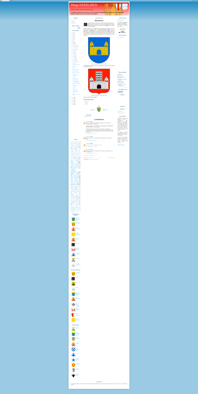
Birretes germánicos (73, 144)
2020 (73, 39)
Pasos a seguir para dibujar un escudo (78, 219)
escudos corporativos (75, 163)
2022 (73, 36)
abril (74, 56)
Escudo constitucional (78, 228)
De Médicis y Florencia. (78, 223)
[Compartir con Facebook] (89, 114)
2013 (73, 101)
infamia (78, 187)
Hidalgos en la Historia (123, 79)
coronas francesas (73, 153)
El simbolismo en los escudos (78, 349)
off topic (76, 197)
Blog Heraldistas (122, 76)
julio (74, 52)
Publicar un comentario (89, 155)
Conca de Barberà (75, 61)
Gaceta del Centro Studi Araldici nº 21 (76, 81)
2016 (73, 97)
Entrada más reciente (87, 157)
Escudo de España (77, 239)
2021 (73, 38)
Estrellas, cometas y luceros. (77, 359)
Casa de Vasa (74, 89)
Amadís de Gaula (74, 141)
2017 (73, 43)
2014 (73, 100)
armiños (77, 142)
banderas (76, 143)
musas (78, 193)
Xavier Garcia (88, 136)
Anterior (93, 109)
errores (78, 160)
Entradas (120, 111)
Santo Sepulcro (75, 206)
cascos (78, 147)
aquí (122, 26)
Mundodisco (72, 193)
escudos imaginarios (75, 173)
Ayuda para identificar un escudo (78, 264)
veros (72, 211)
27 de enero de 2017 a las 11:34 (91, 140)
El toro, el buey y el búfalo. (77, 374)
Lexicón (73, 21)
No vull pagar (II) (77, 328)
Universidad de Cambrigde (75, 210)
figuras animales (74, 176)
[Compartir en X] (88, 114)
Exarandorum (121, 81)
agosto (74, 50)
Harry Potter (78, 185)
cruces (72, 157)
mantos (77, 190)
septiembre (75, 49)
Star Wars (77, 208)
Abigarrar (74, 63)
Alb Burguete (88, 121)
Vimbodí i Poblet (75, 79)
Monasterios (74, 66)
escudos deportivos (74, 164)
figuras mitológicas (74, 180)
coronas (72, 149)
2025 (73, 32)
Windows (75, 211)
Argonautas (72, 142)
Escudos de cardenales (78, 254)
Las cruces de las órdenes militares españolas (78, 304)
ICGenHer (72, 187)
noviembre (75, 46)
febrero (74, 59)
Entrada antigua (111, 157)
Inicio (100, 157)
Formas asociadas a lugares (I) (78, 234)
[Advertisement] (75, 122)
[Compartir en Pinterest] (90, 114)
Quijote (78, 204)
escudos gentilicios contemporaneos (75, 167)
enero (74, 60)
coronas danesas (76, 152)
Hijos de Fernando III (75, 186)
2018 (73, 42)
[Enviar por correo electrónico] (86, 114)
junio (74, 53)
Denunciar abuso (121, 144)
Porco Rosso (74, 204)
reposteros (72, 205)
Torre (87, 104)
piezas (79, 203)
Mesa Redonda (77, 191)
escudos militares (76, 174)
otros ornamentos (75, 201)
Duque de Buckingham (78, 298)
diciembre (75, 45)
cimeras (72, 148)
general (78, 182)
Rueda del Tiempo (77, 205)
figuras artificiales (89, 116)
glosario (75, 184)
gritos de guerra (73, 185)
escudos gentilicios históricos (73, 171)
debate (77, 157)
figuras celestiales (74, 178)
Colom (78, 148)
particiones (73, 203)
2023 (73, 35)
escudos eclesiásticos (75, 165)
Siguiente (105, 109)
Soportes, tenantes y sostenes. (78, 249)
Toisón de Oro (76, 209)
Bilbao (77, 287)
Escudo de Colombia (77, 338)
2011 (73, 104)
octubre (74, 47)
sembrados (73, 207)
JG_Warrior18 (88, 143)
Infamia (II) (77, 243)
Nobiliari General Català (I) (75, 75)
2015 (73, 98)
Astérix (72, 143)
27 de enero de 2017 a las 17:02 (91, 153)
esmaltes (77, 175)
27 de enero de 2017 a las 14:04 (91, 146)
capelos (79, 146)
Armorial (73, 23)
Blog (72, 20)
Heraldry (120, 74)
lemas (72, 188)
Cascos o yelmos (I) (77, 369)
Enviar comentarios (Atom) (93, 159)
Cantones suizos (73, 146)
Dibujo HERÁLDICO (84, 5)
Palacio (87, 102)
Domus (87, 101)
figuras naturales (74, 181)
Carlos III (73, 147)
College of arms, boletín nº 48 (75, 91)
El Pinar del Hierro (75, 69)
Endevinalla (78, 258)
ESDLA (73, 175)
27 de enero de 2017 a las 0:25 (91, 133)
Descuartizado (75, 78)
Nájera (73, 68)
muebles (75, 192)
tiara (71, 209)
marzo (74, 57)
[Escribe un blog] (87, 114)
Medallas (72, 191)
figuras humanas (74, 179)
